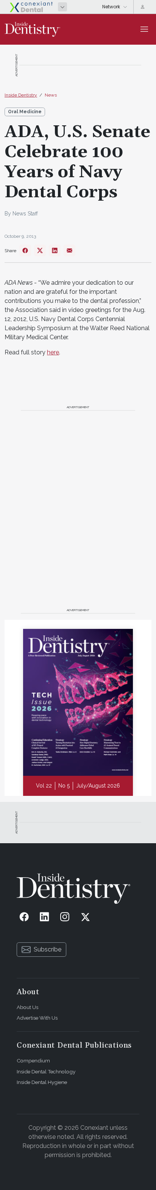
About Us (27, 1007)
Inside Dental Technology (46, 1071)
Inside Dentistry (21, 95)
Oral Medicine (25, 111)
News (51, 95)
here (53, 352)
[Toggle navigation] (144, 29)
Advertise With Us (37, 1018)
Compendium (33, 1060)
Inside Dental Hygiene (42, 1082)
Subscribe (47, 949)
